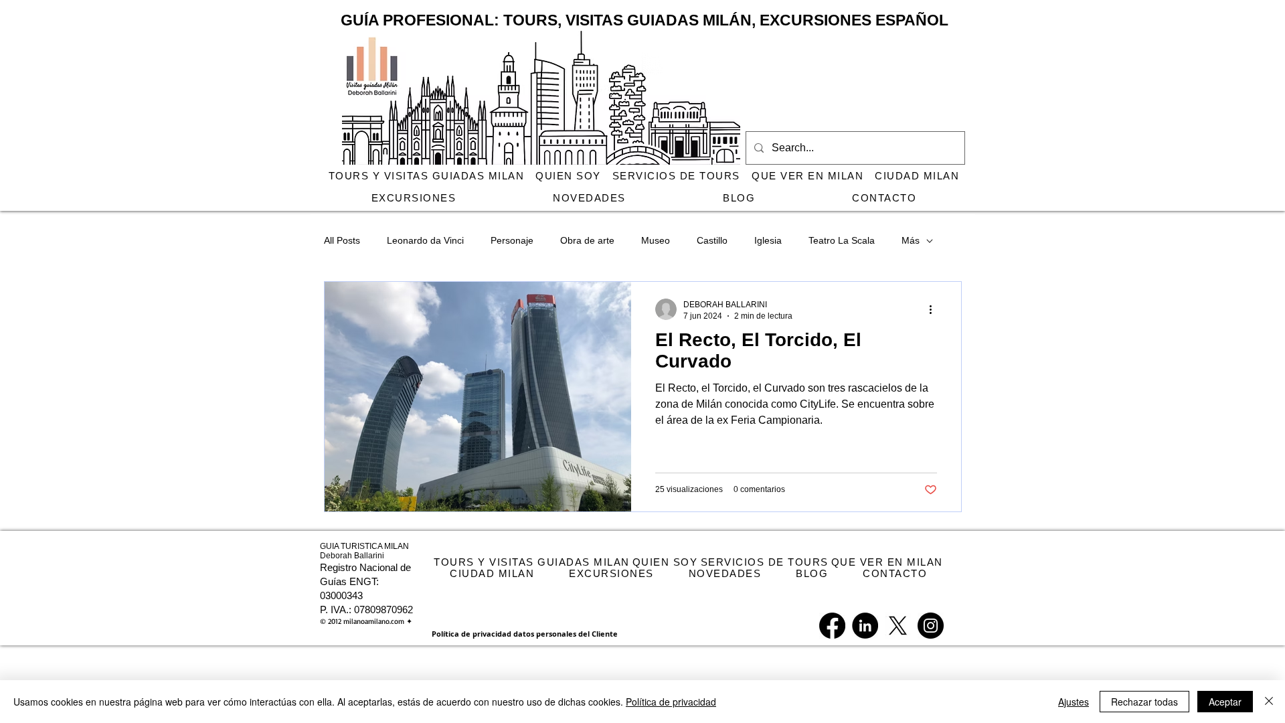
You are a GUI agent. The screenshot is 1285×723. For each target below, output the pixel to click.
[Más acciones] (935, 309)
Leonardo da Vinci (425, 240)
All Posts (342, 240)
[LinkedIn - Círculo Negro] (865, 626)
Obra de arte (587, 240)
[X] (898, 626)
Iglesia (768, 240)
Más (911, 240)
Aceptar (1225, 701)
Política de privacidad (671, 701)
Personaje (512, 240)
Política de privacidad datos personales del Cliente (525, 634)
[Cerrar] (1269, 701)
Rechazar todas (1144, 701)
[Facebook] (832, 626)
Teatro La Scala (841, 240)
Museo (655, 240)
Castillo (712, 240)
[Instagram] (931, 626)
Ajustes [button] (1073, 701)
